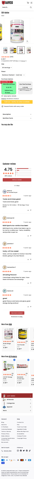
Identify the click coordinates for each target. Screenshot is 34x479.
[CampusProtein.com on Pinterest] (27, 450)
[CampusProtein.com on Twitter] (24, 450)
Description (7, 114)
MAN (2, 15)
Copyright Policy (22, 438)
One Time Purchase (25, 84)
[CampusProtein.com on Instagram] (18, 450)
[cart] (28, 2)
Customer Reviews (6, 429)
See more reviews (17, 313)
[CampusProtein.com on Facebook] (21, 450)
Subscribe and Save (9, 84)
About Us (4, 424)
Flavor (3, 71)
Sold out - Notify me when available (17, 102)
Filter (18, 185)
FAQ (18, 424)
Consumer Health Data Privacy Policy (8, 439)
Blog (2, 422)
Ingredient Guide (22, 429)
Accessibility (20, 434)
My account (4, 442)
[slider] (17, 31)
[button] (23, 168)
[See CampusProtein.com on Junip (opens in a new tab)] (21, 316)
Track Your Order (22, 427)
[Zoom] (27, 41)
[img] (12, 192)
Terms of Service (6, 431)
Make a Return (5, 436)
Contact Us (20, 422)
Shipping (3, 98)
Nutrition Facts (8, 118)
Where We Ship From (23, 431)
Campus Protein (21, 436)
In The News (4, 427)
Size (2, 64)
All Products (13, 356)
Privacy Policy (5, 434)
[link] (7, 57)
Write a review (17, 180)
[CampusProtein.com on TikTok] (30, 450)
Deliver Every (9, 90)
